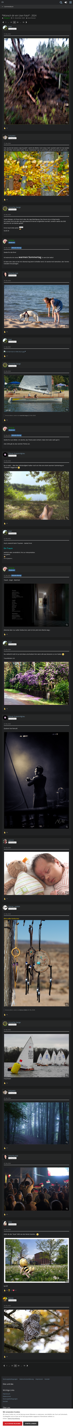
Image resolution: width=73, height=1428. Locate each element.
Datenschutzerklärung (14, 1418)
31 (11, 22)
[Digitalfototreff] (3, 2)
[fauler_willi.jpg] (36, 1260)
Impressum (6, 1394)
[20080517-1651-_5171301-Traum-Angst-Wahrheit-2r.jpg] (36, 605)
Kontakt (5, 1401)
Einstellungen (30, 1423)
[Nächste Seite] (26, 22)
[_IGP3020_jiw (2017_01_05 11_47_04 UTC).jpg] (36, 1056)
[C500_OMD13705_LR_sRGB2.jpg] (36, 1123)
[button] (70, 2)
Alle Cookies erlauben (12, 1423)
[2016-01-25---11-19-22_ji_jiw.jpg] (36, 963)
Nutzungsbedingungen (10, 1399)
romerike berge (23, 415)
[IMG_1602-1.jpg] (36, 495)
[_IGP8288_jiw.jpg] (36, 393)
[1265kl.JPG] (36, 683)
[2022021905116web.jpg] (36, 81)
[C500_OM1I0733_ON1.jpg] (36, 173)
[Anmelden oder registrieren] (66, 2)
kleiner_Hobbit (23, 1010)
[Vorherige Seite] (3, 22)
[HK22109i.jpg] (36, 1331)
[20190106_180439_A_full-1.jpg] (36, 780)
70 (23, 22)
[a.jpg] (36, 873)
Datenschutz (7, 1396)
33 (17, 22)
